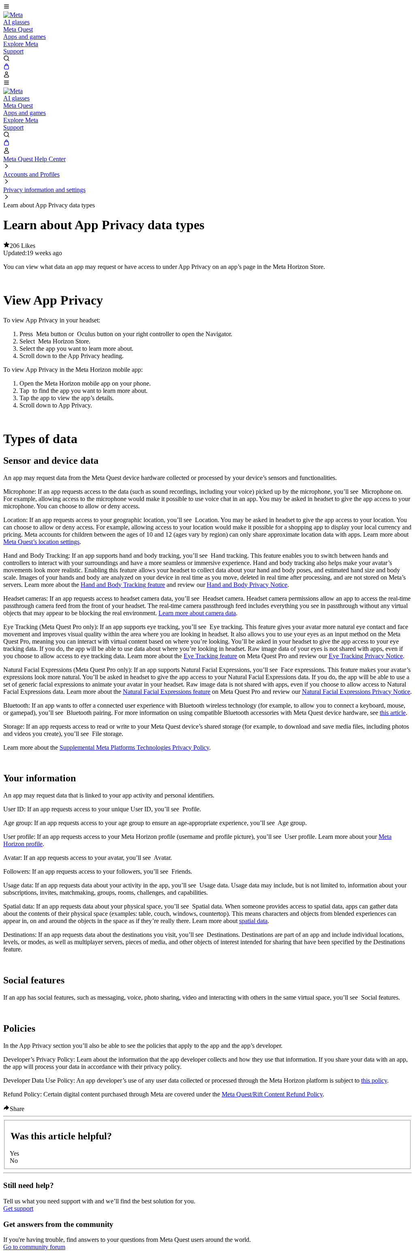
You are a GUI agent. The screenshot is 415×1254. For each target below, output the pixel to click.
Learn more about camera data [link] (197, 613)
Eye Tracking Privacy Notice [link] (366, 656)
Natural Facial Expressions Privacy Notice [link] (356, 691)
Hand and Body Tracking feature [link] (123, 584)
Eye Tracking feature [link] (210, 656)
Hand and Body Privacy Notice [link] (247, 584)
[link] (13, 14)
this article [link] (393, 712)
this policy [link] (374, 1080)
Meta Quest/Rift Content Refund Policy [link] (272, 1094)
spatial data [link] (253, 920)
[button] (207, 7)
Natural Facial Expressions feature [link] (166, 691)
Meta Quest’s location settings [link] (41, 541)
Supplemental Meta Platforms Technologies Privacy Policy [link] (134, 747)
